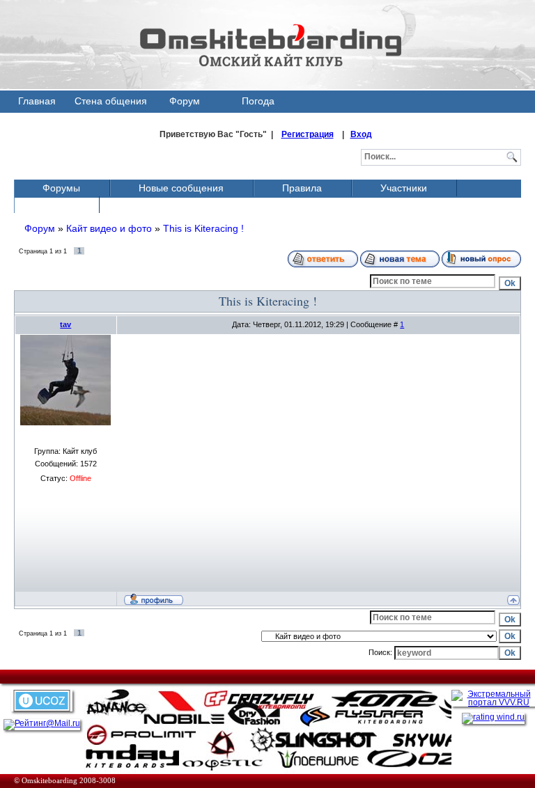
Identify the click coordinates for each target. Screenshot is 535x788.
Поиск (56, 204)
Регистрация (307, 134)
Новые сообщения (181, 188)
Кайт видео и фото (109, 228)
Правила (302, 188)
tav (65, 324)
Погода (258, 101)
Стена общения (111, 101)
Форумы (61, 188)
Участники (403, 188)
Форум (184, 101)
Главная (37, 101)
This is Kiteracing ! (203, 228)
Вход (361, 134)
